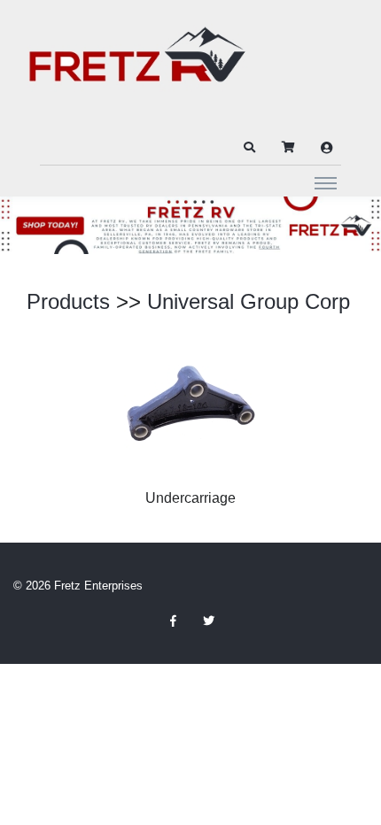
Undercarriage (190, 497)
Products (68, 301)
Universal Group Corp (248, 301)
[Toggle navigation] (325, 182)
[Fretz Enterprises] (137, 64)
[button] (249, 148)
